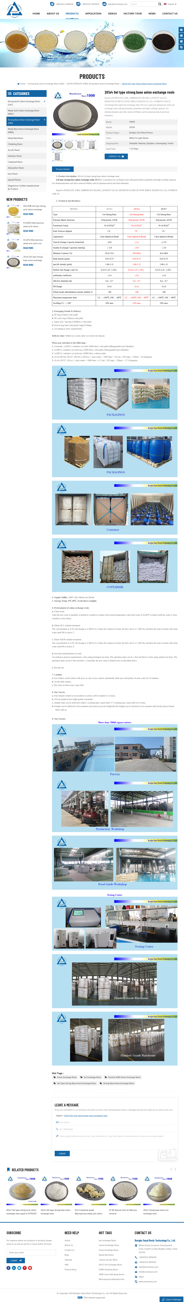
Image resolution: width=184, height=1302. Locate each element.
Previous (171, 1169)
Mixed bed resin (15, 138)
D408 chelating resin (108, 1269)
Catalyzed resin (15, 161)
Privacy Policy (71, 1269)
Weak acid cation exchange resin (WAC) (23, 112)
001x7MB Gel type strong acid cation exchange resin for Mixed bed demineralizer (34, 208)
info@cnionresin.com (148, 1271)
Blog (67, 1254)
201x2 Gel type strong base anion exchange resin (19, 1212)
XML (67, 1264)
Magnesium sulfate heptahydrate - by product (24, 187)
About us (53, 13)
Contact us (170, 13)
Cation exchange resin (109, 1245)
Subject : (81, 1115)
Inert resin (13, 173)
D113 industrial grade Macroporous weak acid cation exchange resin (52, 1212)
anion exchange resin (67, 1077)
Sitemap (68, 1259)
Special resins (14, 179)
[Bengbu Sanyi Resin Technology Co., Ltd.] (14, 9)
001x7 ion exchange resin (110, 1264)
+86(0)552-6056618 (64, 4)
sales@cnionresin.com (117, 4)
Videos (112, 13)
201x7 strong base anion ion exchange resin (119, 1212)
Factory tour (133, 13)
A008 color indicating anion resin (112, 1274)
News (152, 13)
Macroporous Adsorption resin (112, 1279)
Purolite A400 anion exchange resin (124, 1077)
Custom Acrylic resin (108, 1259)
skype (141, 1276)
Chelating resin (15, 144)
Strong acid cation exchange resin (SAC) (24, 103)
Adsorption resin (16, 167)
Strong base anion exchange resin (118, 1083)
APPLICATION (93, 13)
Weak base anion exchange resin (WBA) (23, 130)
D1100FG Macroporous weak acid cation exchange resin (33, 224)
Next (175, 1169)
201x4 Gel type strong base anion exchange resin (85, 1115)
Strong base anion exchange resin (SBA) (46, 83)
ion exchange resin (92, 1077)
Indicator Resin (15, 155)
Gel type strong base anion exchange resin (76, 1083)
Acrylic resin (14, 149)
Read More (28, 214)
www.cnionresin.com (148, 1281)
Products (72, 13)
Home (36, 13)
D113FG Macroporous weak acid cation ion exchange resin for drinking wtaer (33, 241)
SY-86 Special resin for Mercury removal (87, 1212)
